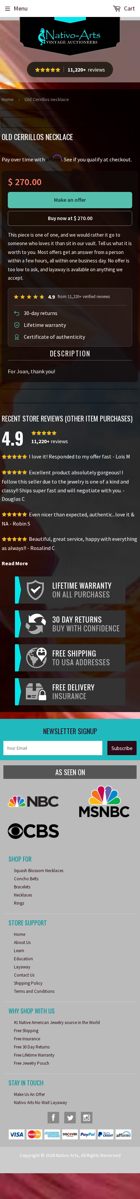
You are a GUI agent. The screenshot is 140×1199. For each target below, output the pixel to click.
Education (23, 959)
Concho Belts (26, 879)
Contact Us (24, 975)
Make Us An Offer (29, 1094)
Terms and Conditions (34, 991)
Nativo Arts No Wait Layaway (40, 1102)
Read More (15, 563)
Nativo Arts (67, 1155)
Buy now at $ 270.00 (70, 218)
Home (8, 99)
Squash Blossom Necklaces (38, 870)
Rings (19, 903)
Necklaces (23, 895)
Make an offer (70, 199)
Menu (21, 8)
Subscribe (122, 748)
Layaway (22, 967)
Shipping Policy (28, 983)
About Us (22, 942)
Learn (19, 951)
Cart (129, 8)
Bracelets (22, 887)
